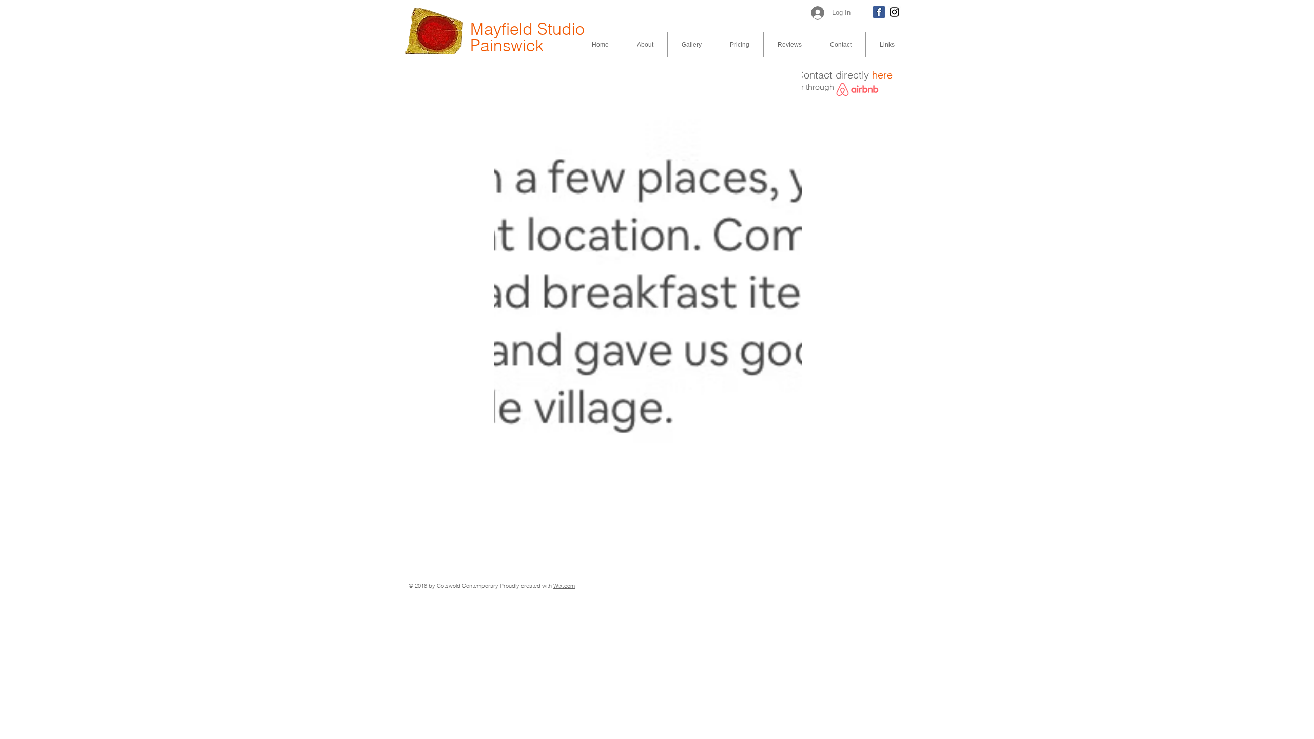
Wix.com (564, 585)
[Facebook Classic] (879, 12)
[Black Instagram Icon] (894, 12)
